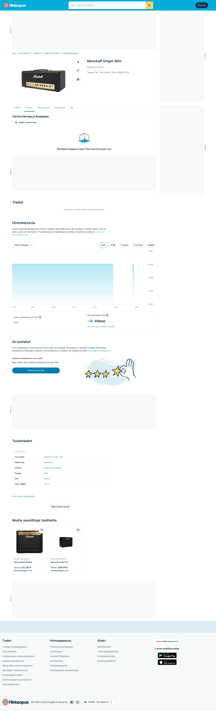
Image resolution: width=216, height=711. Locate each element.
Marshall (48, 462)
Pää (46, 473)
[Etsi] (149, 5)
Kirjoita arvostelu (95, 67)
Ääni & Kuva (24, 53)
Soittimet (37, 53)
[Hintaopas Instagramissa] (77, 701)
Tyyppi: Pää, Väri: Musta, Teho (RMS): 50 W (108, 72)
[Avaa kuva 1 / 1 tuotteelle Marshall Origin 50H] (43, 81)
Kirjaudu (202, 5)
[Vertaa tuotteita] (78, 79)
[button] (78, 62)
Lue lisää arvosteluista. (99, 350)
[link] (29, 549)
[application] (84, 279)
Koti (14, 53)
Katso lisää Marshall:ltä (23, 496)
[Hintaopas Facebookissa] (71, 701)
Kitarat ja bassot (51, 53)
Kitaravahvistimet (70, 53)
